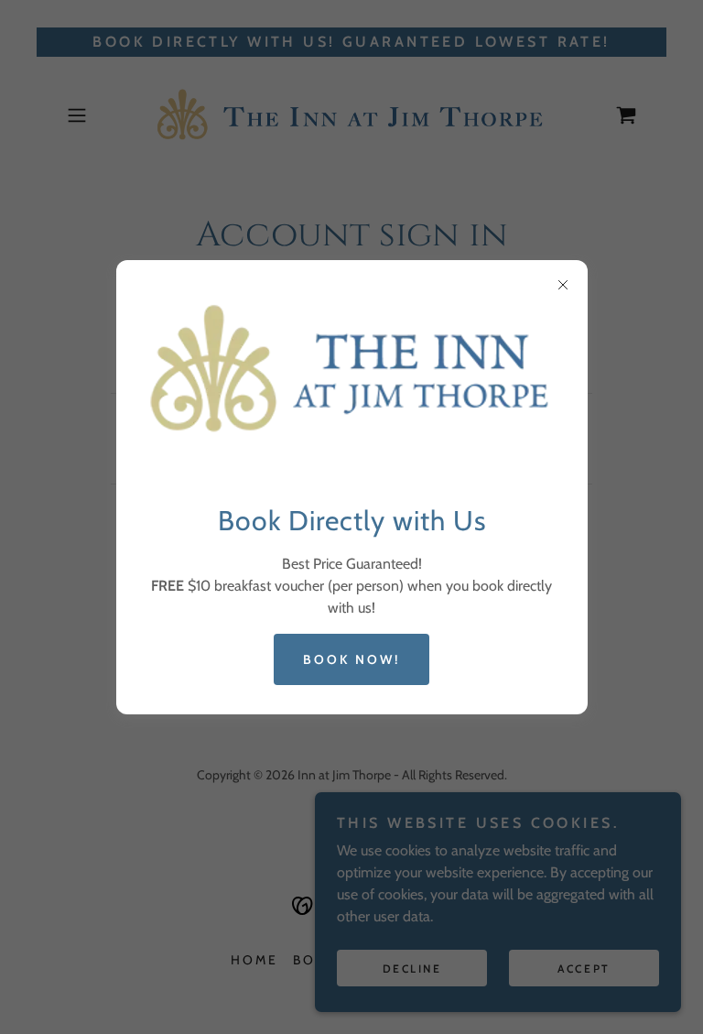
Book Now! (351, 659)
